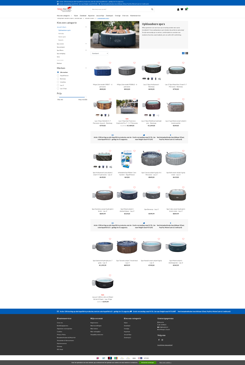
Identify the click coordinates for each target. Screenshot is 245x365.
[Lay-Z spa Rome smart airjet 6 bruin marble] (176, 107)
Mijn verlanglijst (95, 331)
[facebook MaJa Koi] (158, 340)
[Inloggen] (178, 9)
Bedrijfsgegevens (62, 325)
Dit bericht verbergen (147, 362)
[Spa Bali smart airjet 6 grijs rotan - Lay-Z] (176, 158)
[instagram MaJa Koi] (162, 340)
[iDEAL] (98, 359)
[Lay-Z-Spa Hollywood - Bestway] (151, 70)
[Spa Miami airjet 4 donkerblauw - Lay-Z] (127, 195)
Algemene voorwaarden (64, 328)
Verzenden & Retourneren (65, 340)
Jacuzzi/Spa (78, 18)
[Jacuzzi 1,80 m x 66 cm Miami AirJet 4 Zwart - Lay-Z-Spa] (102, 283)
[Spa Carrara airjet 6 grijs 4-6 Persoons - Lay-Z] (151, 158)
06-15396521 (162, 324)
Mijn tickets (94, 328)
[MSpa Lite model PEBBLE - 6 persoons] (127, 70)
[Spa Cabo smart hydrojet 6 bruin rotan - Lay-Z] (176, 195)
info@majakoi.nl (163, 327)
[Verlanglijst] (182, 9)
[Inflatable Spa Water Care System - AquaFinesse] (127, 158)
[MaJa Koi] (64, 9)
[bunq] (117, 359)
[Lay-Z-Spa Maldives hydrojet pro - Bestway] (151, 107)
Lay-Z (62, 85)
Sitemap (59, 346)
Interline (63, 82)
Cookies (59, 331)
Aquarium (127, 331)
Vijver (126, 322)
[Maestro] (110, 359)
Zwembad (127, 325)
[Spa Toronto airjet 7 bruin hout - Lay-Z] (127, 246)
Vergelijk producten (96, 334)
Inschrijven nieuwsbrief (164, 345)
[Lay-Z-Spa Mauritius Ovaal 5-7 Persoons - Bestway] (176, 70)
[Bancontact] (104, 359)
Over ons (60, 322)
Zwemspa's (127, 337)
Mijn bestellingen (95, 325)
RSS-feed (60, 349)
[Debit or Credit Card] (129, 359)
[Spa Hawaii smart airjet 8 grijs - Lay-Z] (151, 246)
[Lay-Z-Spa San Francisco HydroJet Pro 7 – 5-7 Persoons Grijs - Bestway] (127, 107)
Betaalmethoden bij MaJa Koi (66, 337)
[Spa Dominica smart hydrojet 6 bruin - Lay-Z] (102, 195)
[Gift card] (147, 359)
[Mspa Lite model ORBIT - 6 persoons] (102, 70)
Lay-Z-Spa (63, 88)
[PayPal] (123, 359)
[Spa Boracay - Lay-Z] (151, 195)
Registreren (94, 322)
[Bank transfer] (135, 359)
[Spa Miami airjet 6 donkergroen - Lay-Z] (176, 246)
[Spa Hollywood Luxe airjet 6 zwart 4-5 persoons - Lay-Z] (102, 158)
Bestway (63, 79)
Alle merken (64, 72)
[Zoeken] (152, 9)
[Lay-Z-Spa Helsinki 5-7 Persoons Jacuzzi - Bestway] (102, 107)
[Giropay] (141, 359)
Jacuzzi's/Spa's (89, 18)
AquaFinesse (64, 75)
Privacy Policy (61, 334)
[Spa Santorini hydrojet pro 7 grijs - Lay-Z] (102, 246)
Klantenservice (62, 343)
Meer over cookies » (166, 362)
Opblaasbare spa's (103, 18)
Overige (126, 328)
